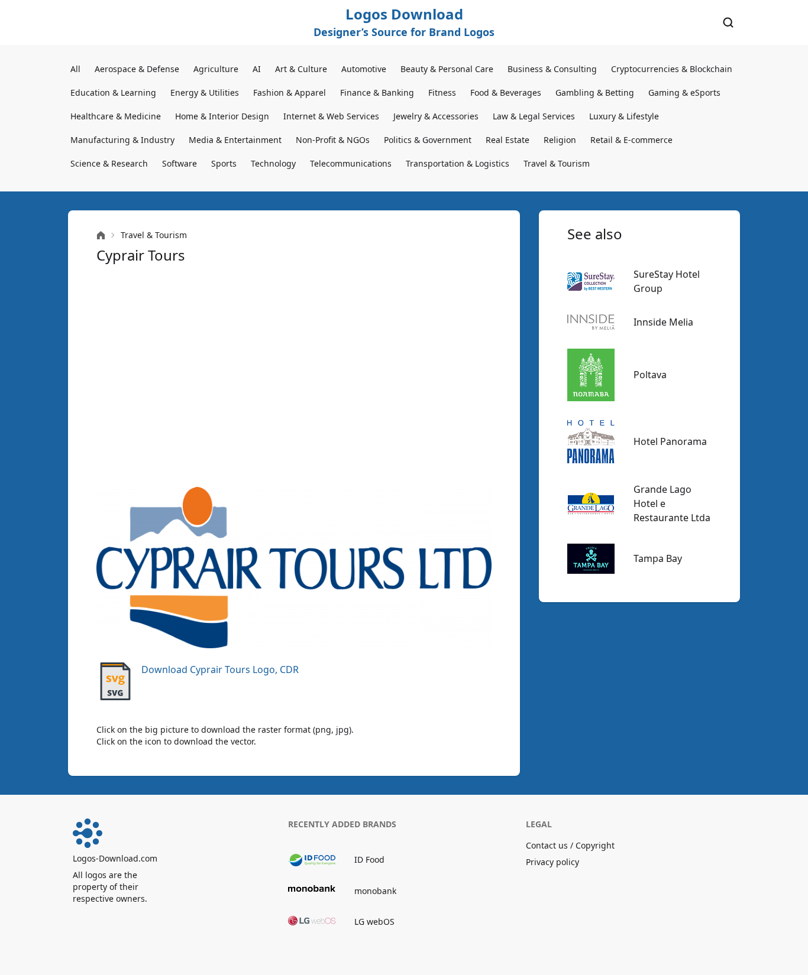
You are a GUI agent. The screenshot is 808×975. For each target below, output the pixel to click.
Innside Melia (663, 322)
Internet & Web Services (331, 116)
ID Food (369, 859)
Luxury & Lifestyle (624, 116)
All (75, 68)
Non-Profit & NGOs (333, 139)
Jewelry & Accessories (436, 116)
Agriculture (215, 68)
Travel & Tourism (556, 163)
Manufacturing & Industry (122, 139)
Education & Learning (113, 92)
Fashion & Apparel (289, 92)
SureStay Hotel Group (667, 281)
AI (257, 68)
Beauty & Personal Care (446, 68)
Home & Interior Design (222, 116)
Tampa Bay (658, 558)
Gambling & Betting (594, 92)
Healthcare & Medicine (115, 116)
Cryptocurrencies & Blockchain (671, 68)
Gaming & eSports (684, 92)
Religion (560, 139)
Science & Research (109, 163)
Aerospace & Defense (137, 68)
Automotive (363, 68)
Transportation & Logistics (457, 163)
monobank (375, 890)
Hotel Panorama (670, 441)
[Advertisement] (294, 376)
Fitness (442, 92)
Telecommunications (351, 163)
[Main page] (100, 235)
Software (179, 163)
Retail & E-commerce (631, 139)
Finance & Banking (377, 92)
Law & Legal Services (534, 116)
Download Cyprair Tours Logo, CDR (220, 669)
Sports (224, 163)
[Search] (728, 22)
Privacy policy (552, 861)
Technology (273, 163)
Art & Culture (301, 68)
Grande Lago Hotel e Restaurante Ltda (672, 503)
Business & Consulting (552, 68)
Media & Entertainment (235, 139)
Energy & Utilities (204, 92)
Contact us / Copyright (570, 845)
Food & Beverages (505, 92)
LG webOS (374, 921)
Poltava (650, 374)
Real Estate (507, 139)
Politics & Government (427, 139)
